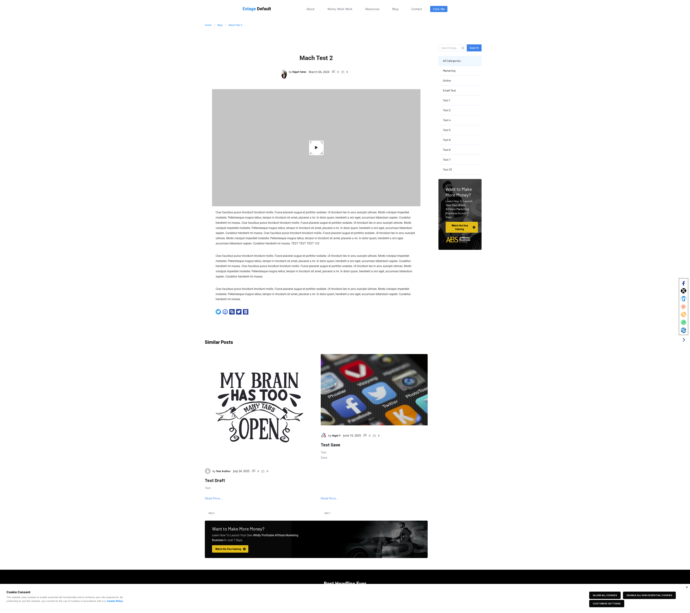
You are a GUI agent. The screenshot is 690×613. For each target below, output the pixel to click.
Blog (395, 9)
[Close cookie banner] (686, 587)
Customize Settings (607, 603)
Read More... (214, 498)
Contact (416, 9)
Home (208, 25)
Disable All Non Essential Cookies (649, 595)
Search (474, 48)
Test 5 (211, 513)
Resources (372, 9)
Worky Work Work (339, 9)
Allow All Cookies (605, 595)
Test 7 (327, 513)
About (310, 9)
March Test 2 (235, 25)
